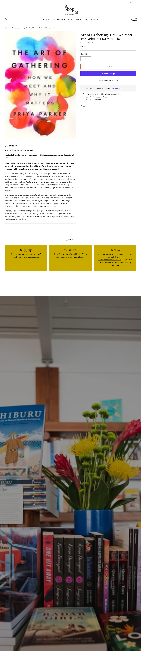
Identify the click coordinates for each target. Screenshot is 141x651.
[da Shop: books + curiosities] (70, 10)
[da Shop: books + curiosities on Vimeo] (135, 2)
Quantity (84, 54)
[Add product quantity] (89, 59)
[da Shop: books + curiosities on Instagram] (133, 2)
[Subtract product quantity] (82, 59)
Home (7, 28)
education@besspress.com (109, 260)
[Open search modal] (6, 19)
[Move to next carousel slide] (134, 284)
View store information (92, 99)
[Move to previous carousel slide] (129, 284)
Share (86, 106)
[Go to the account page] (130, 19)
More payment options (108, 80)
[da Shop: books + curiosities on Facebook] (130, 2)
